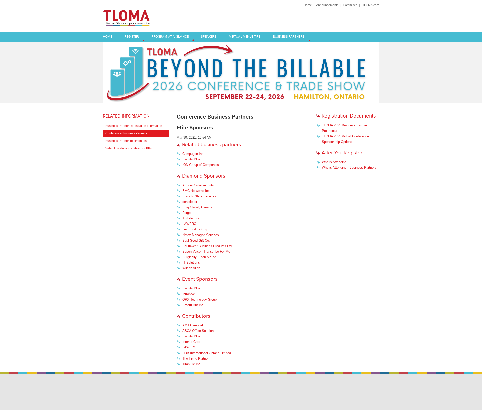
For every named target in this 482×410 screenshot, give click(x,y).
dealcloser (189, 202)
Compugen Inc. (193, 154)
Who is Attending (334, 162)
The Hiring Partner (195, 358)
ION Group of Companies (200, 165)
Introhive (188, 294)
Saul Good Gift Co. (196, 240)
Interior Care (191, 342)
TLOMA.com (370, 5)
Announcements (327, 5)
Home (308, 5)
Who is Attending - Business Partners (349, 167)
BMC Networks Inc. (196, 191)
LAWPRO (189, 224)
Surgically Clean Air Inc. (199, 257)
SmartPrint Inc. (193, 305)
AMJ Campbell (193, 325)
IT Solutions (191, 262)
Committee (350, 5)
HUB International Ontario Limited (206, 353)
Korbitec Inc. (191, 218)
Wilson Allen (191, 268)
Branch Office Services (199, 196)
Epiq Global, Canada (197, 207)
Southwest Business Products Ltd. (207, 246)
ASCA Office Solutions (198, 331)
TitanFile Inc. (191, 364)
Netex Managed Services (200, 235)
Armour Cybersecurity (198, 185)
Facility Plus (191, 159)
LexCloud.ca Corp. (195, 229)
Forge (186, 213)
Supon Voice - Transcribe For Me (206, 251)
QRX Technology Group (199, 299)
